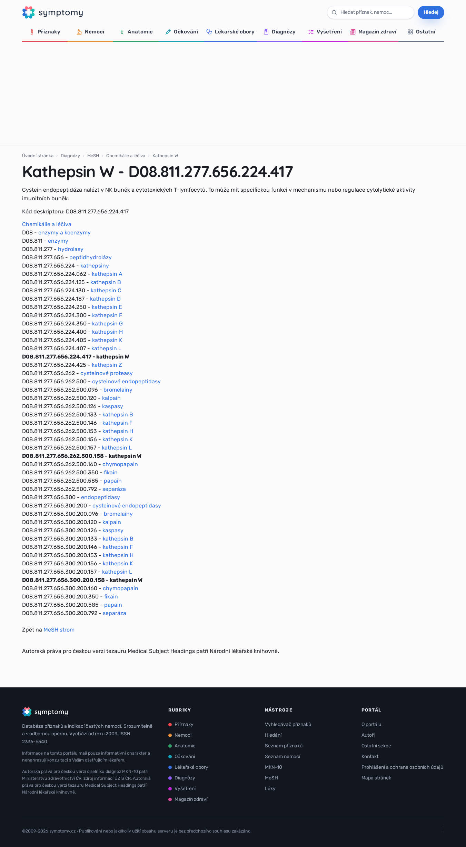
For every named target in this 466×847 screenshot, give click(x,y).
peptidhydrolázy (90, 257)
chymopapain (120, 464)
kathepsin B (105, 282)
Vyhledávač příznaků (288, 724)
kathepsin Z (107, 365)
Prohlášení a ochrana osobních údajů (402, 767)
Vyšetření (329, 32)
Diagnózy (284, 32)
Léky (270, 788)
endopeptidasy (100, 497)
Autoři (368, 735)
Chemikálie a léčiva (125, 155)
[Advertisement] (233, 93)
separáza (114, 489)
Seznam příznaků (284, 746)
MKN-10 (273, 767)
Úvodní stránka (37, 155)
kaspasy (112, 406)
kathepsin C (106, 290)
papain (113, 480)
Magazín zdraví (377, 32)
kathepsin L (106, 348)
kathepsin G (107, 323)
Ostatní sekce (376, 746)
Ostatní (425, 32)
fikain (111, 472)
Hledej (431, 12)
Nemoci (94, 32)
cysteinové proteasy (106, 373)
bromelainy (117, 389)
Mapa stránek (376, 778)
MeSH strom (59, 629)
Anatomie (140, 32)
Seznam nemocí (282, 756)
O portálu (371, 724)
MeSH (93, 155)
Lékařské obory (235, 32)
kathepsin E (107, 307)
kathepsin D (105, 298)
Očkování (186, 32)
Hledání (273, 735)
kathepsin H (107, 332)
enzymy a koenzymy (64, 232)
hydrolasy (70, 249)
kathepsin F (107, 315)
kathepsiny (94, 265)
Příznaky (49, 32)
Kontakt (369, 756)
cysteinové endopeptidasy (126, 381)
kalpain (111, 398)
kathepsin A (107, 274)
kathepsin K (107, 340)
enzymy (58, 241)
